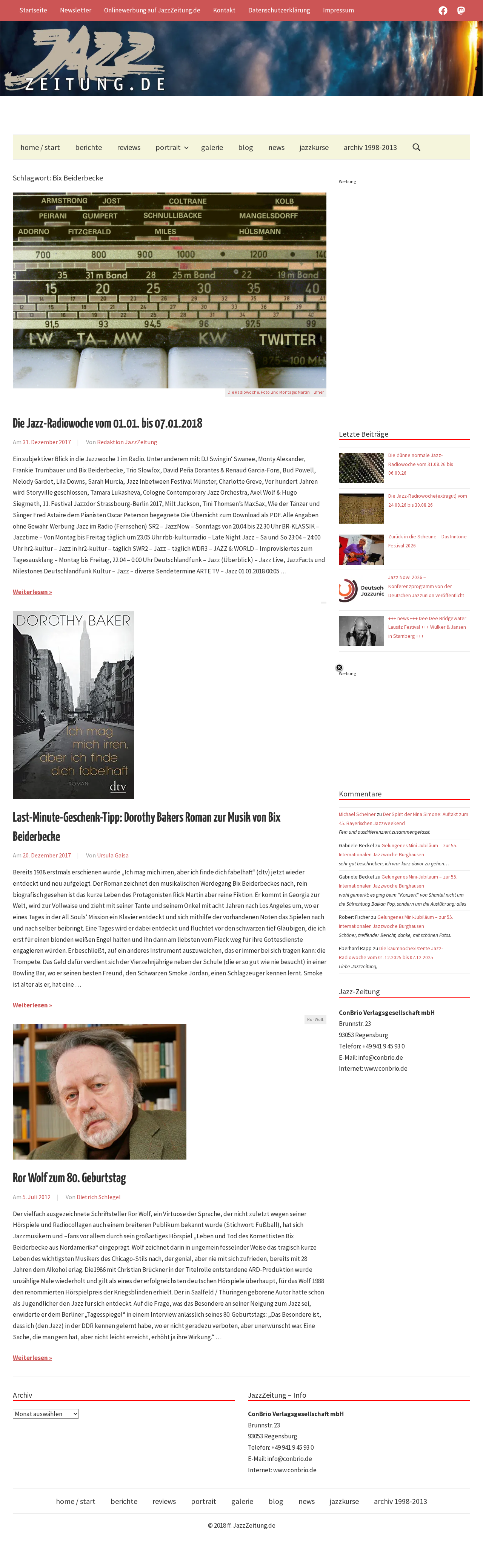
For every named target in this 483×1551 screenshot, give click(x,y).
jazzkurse (314, 147)
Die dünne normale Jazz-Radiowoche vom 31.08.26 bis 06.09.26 (420, 464)
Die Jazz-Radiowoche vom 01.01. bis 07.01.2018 (107, 424)
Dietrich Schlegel (99, 1197)
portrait (168, 147)
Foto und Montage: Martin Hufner (292, 392)
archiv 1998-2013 (370, 147)
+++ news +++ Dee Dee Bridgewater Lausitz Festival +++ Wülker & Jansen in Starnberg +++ (427, 627)
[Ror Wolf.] (99, 1029)
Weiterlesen (30, 592)
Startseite (33, 10)
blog (245, 147)
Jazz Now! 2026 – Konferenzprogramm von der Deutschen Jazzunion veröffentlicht (426, 586)
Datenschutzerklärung (279, 10)
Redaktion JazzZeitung (127, 442)
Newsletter (75, 10)
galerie (212, 147)
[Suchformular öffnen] (417, 147)
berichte (88, 147)
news (276, 147)
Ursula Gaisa (113, 855)
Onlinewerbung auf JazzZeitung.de (152, 10)
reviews (128, 147)
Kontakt (224, 10)
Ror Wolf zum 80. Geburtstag (69, 1178)
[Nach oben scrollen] (469, 1538)
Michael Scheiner (357, 814)
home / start (40, 147)
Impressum (338, 10)
